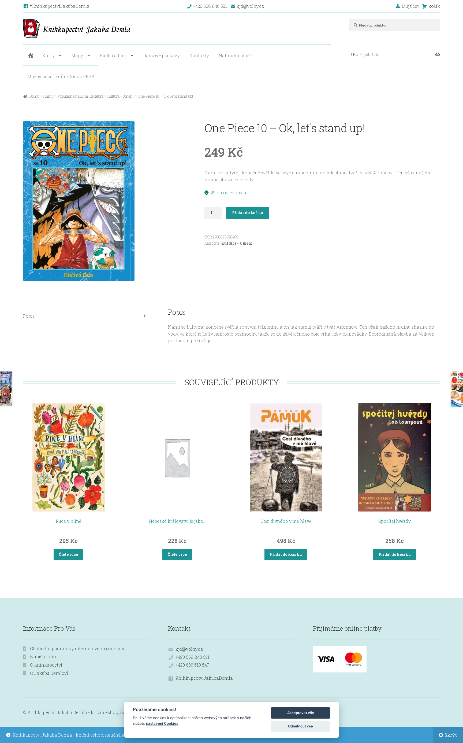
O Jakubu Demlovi (49, 673)
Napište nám (44, 656)
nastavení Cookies (162, 723)
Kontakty (199, 55)
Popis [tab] (29, 316)
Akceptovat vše (300, 713)
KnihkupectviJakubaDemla (204, 678)
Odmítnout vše (300, 726)
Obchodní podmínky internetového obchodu (77, 648)
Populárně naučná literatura (80, 96)
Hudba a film (113, 55)
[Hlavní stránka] (30, 55)
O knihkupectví (46, 665)
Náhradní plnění (236, 55)
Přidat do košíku (247, 212)
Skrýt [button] (451, 735)
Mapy (77, 55)
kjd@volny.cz (189, 649)
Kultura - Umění (120, 96)
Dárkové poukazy (161, 55)
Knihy (48, 55)
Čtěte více (68, 554)
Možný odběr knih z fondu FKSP (60, 76)
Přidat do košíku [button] (286, 554)
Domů (34, 96)
